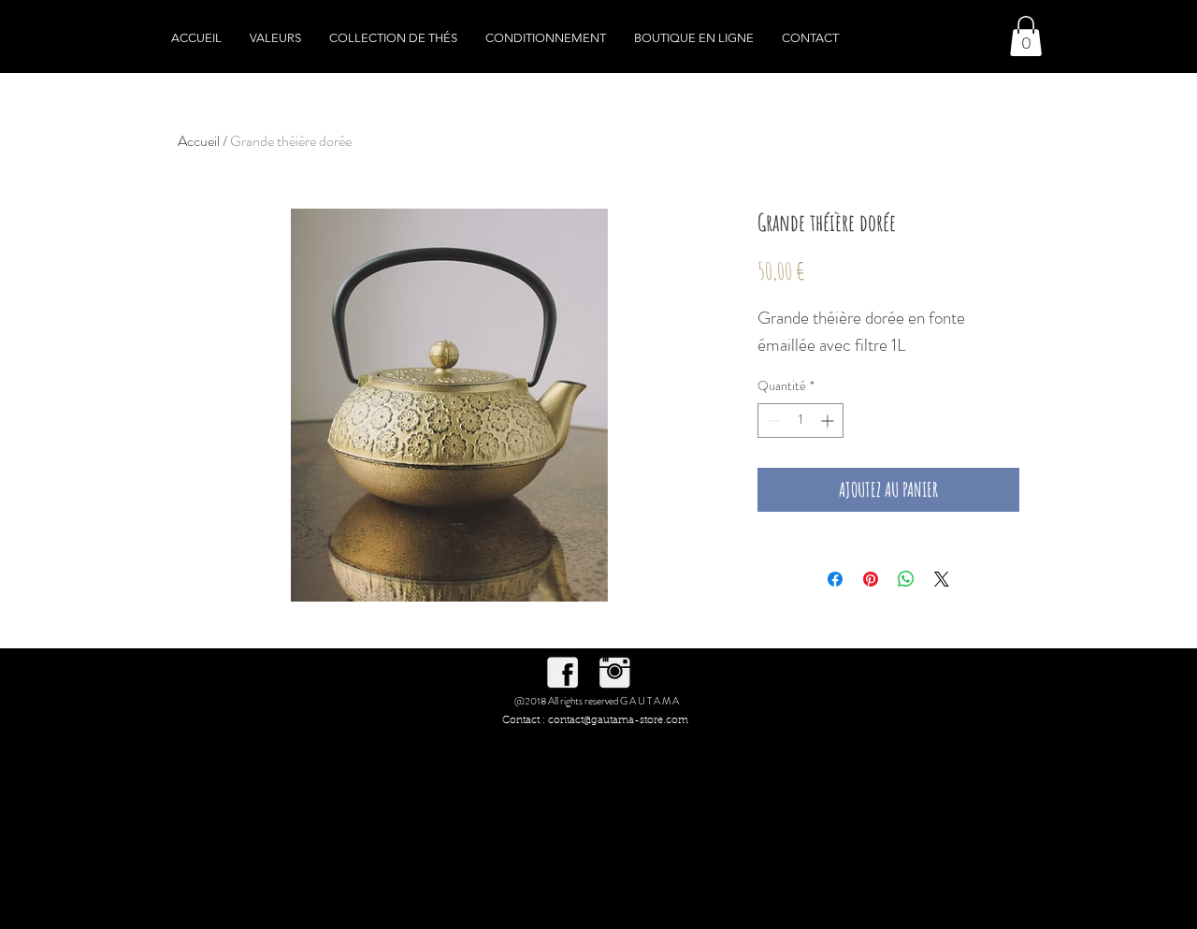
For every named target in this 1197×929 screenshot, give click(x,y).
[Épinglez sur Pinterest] (870, 579)
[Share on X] (941, 579)
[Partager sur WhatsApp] (906, 579)
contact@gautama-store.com (618, 721)
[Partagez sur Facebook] (835, 579)
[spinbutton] (800, 420)
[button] (1026, 36)
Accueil (199, 141)
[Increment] (829, 420)
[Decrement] (772, 420)
